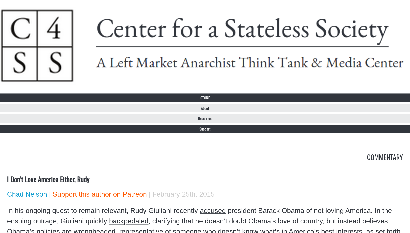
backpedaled (128, 221)
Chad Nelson (27, 194)
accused (213, 210)
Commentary (385, 157)
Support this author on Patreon (100, 194)
